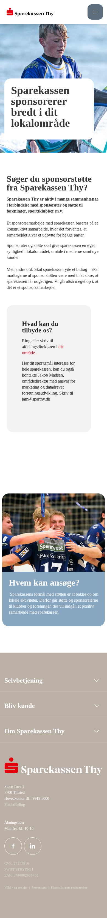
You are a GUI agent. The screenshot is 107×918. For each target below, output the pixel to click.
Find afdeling (14, 805)
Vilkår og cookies (15, 887)
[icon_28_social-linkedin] (32, 846)
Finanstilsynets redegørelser (69, 887)
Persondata (39, 887)
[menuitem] (30, 12)
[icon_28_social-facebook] (13, 846)
